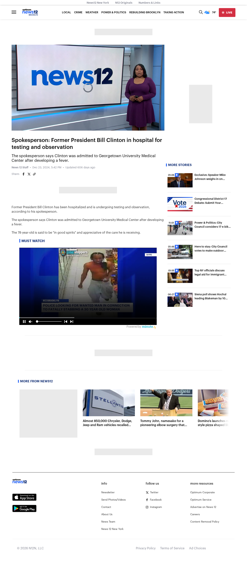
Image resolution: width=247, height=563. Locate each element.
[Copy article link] (34, 174)
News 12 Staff (20, 167)
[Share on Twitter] (28, 174)
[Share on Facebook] (23, 174)
